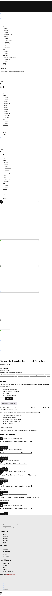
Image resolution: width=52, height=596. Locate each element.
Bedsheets (5, 55)
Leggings (7, 47)
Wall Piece (5, 65)
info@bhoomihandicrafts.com (10, 528)
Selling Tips (5, 538)
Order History (6, 556)
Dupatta (7, 42)
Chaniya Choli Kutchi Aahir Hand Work (13, 464)
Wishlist (5, 554)
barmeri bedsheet (20, 374)
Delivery (5, 569)
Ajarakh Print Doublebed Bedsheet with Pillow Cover (18, 475)
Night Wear (8, 46)
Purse (6, 30)
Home (4, 25)
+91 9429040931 (7, 2)
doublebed (47, 374)
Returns (4, 567)
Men (4, 49)
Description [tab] (5, 403)
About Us (5, 534)
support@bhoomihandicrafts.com (10, 4)
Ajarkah (7, 61)
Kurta (6, 51)
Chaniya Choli (8, 40)
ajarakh (4, 374)
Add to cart (9, 398)
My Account (5, 549)
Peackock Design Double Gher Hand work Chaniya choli (19, 497)
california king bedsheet (30, 374)
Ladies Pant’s (8, 34)
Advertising (5, 540)
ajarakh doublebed (10, 374)
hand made (26, 376)
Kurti (6, 32)
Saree (6, 28)
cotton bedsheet (40, 374)
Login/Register (6, 551)
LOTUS (31, 376)
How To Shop (6, 563)
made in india (43, 376)
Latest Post (5, 536)
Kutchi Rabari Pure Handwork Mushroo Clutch (16, 441)
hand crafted (20, 376)
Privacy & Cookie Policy (8, 571)
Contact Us (5, 542)
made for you (36, 376)
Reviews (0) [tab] (13, 403)
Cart (4, 553)
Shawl (4, 63)
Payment (5, 565)
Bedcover (7, 59)
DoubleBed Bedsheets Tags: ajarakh (8, 376)
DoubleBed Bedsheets (10, 57)
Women (4, 26)
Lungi (6, 53)
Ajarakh (7, 36)
